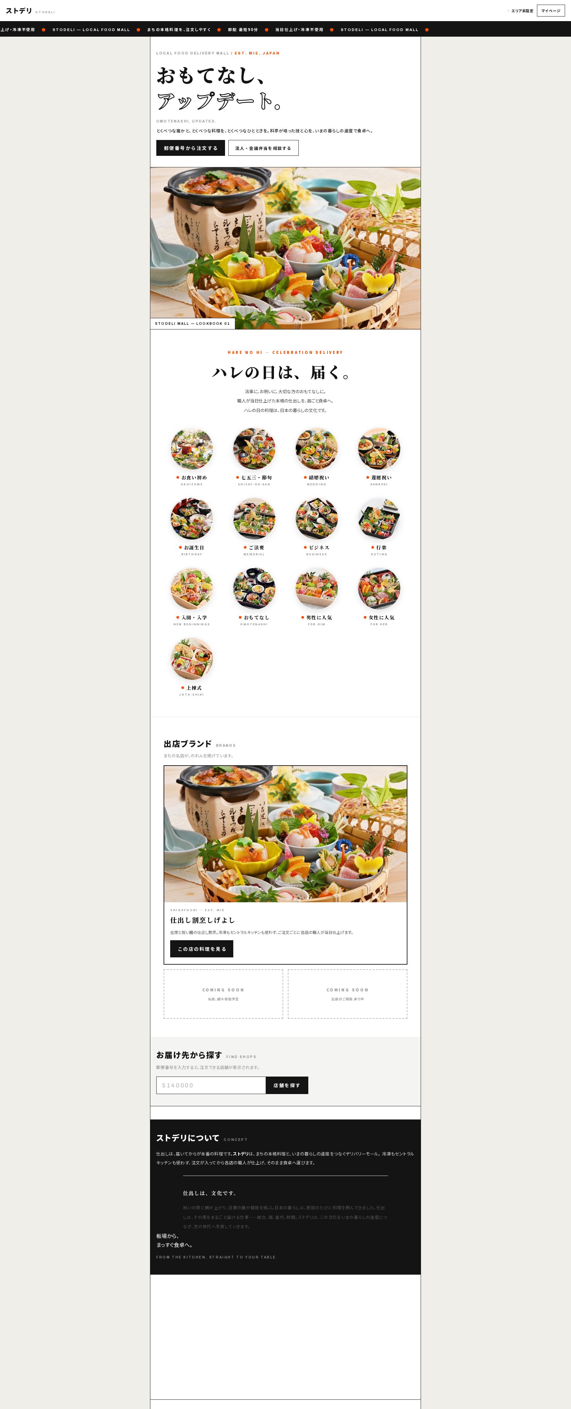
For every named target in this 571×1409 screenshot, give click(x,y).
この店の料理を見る (202, 948)
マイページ (551, 10)
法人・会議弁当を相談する (263, 148)
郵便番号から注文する (191, 148)
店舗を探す (287, 1085)
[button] (31, 10)
